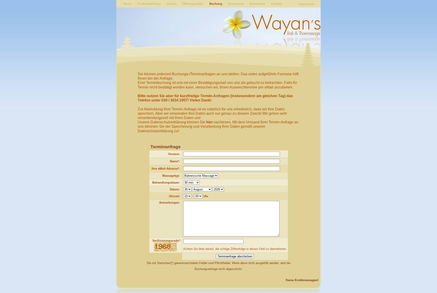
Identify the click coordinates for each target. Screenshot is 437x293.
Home (127, 3)
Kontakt (276, 3)
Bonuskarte (257, 3)
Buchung (215, 3)
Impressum (307, 4)
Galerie (172, 3)
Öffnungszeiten (193, 3)
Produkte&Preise (149, 3)
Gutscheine (236, 3)
